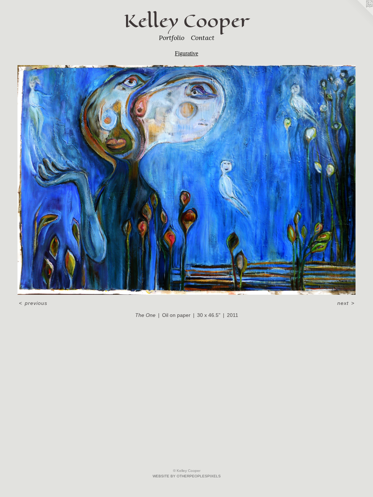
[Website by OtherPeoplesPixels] (358, 14)
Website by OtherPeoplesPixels (187, 476)
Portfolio (171, 37)
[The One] (186, 180)
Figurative (186, 53)
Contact (203, 37)
